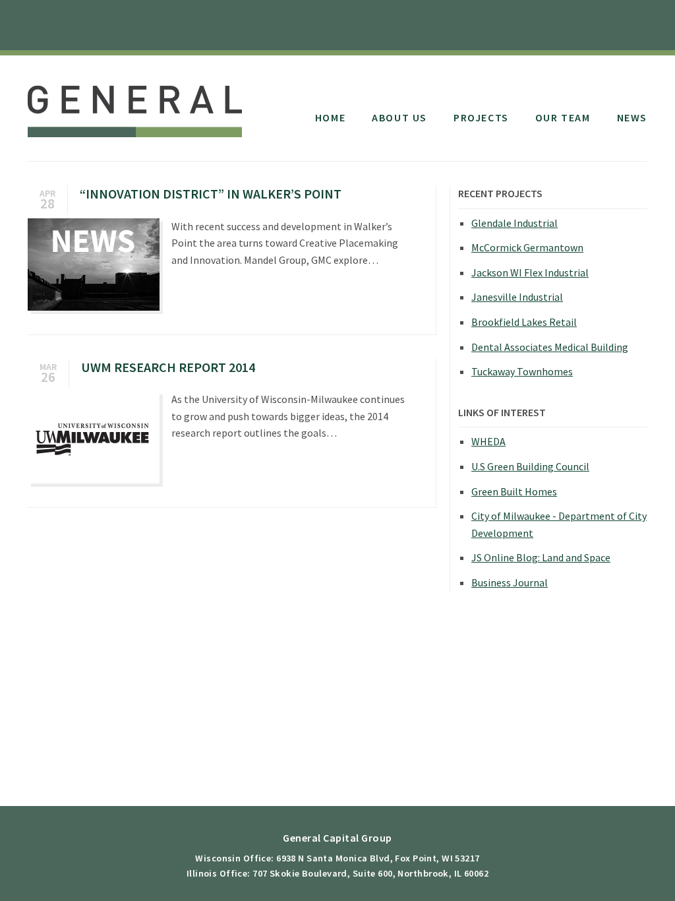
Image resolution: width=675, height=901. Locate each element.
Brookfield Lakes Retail (524, 321)
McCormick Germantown (527, 247)
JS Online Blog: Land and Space (540, 557)
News (632, 117)
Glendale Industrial (514, 223)
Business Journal (509, 582)
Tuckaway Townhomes (522, 371)
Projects (481, 117)
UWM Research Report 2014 (168, 367)
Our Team (563, 117)
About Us (399, 117)
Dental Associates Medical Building (549, 347)
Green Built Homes (514, 491)
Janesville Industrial (517, 296)
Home (330, 117)
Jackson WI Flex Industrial (530, 272)
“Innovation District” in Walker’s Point (210, 193)
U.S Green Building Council (530, 466)
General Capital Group (135, 104)
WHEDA (488, 441)
